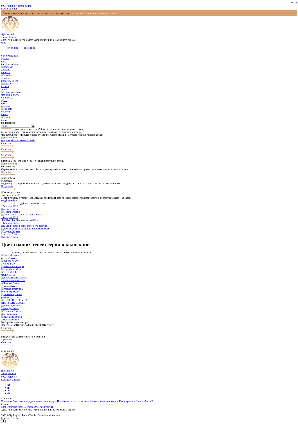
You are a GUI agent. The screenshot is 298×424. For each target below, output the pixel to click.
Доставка (29, 407)
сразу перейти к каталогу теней (18, 140)
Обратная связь (15, 407)
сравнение (29, 47)
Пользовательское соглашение (73, 401)
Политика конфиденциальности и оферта (35, 401)
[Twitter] (8, 390)
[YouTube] (8, 387)
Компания (7, 401)
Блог (4, 407)
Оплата (38, 407)
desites (16, 418)
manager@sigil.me (10, 379)
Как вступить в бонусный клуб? (136, 401)
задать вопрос (25, 6)
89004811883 (8, 6)
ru (296, 2)
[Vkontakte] (8, 384)
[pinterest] (8, 393)
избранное (12, 47)
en (292, 2)
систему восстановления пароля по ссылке (93, 13)
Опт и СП (47, 407)
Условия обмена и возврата (104, 401)
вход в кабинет (9, 8)
